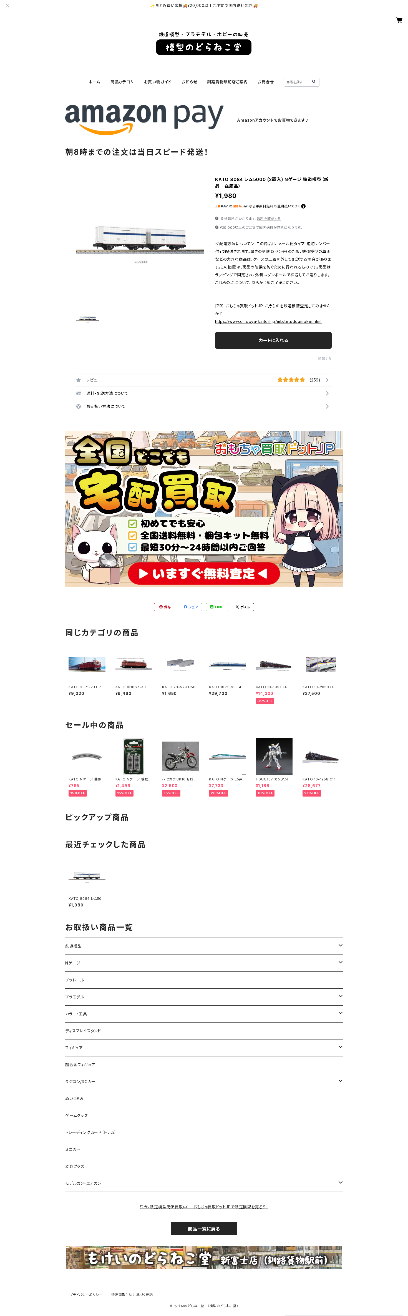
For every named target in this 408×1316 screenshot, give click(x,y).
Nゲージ (72, 963)
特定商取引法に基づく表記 (132, 1295)
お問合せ (266, 81)
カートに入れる (273, 340)
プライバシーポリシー (86, 1295)
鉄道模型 (73, 946)
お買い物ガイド (158, 81)
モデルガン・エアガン (83, 1183)
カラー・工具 (76, 1013)
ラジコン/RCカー (80, 1081)
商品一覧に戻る (204, 1229)
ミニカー (72, 1149)
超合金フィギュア (80, 1064)
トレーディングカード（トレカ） (91, 1132)
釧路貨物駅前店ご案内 (227, 81)
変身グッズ (74, 1166)
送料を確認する (269, 219)
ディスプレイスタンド (83, 1030)
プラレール (74, 980)
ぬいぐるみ (74, 1098)
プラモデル (74, 996)
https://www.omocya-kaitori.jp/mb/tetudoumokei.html (268, 321)
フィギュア (74, 1047)
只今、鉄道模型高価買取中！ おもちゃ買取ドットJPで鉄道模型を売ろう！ (204, 1206)
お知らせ (189, 81)
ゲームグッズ (76, 1115)
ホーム (94, 81)
